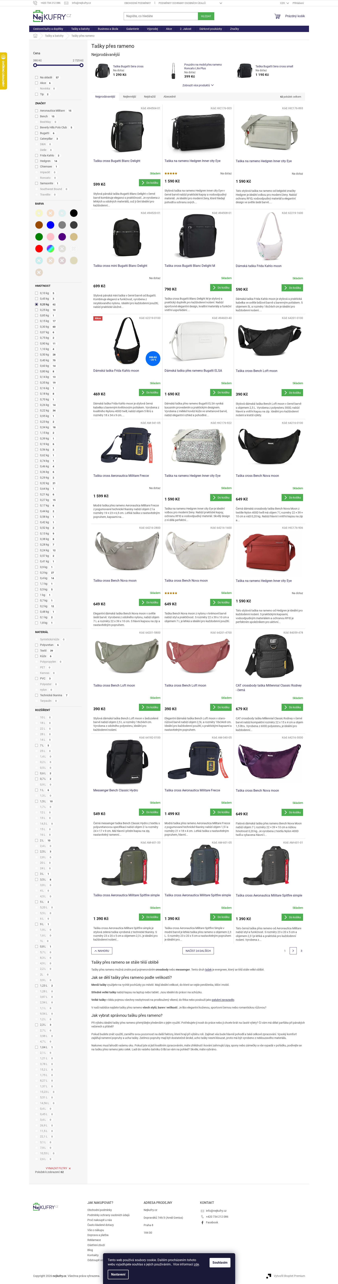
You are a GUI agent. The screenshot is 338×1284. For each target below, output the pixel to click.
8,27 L (46, 1080)
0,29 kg (47, 477)
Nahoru (103, 950)
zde (196, 1264)
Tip (44, 94)
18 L (45, 722)
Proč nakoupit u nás (99, 1220)
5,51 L (46, 1097)
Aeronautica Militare (55, 110)
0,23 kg (47, 421)
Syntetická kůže (52, 639)
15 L (45, 829)
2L (44, 974)
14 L (45, 739)
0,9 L (45, 784)
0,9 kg (46, 567)
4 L (44, 890)
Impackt (47, 172)
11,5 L (46, 1131)
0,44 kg (47, 511)
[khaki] (62, 249)
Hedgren (48, 161)
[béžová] (74, 237)
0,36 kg (47, 471)
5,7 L (45, 952)
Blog (90, 1250)
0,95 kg (47, 416)
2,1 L (45, 1052)
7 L (44, 745)
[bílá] (74, 249)
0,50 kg (48, 354)
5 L (44, 901)
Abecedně (170, 96)
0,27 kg (48, 499)
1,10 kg (47, 349)
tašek (208, 969)
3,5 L (45, 879)
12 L (45, 812)
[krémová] (74, 260)
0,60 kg (48, 365)
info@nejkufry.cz (216, 1210)
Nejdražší (149, 96)
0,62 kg (47, 455)
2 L (45, 840)
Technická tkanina (53, 695)
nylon (46, 689)
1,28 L (46, 991)
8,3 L (45, 957)
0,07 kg (47, 332)
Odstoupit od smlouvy (100, 1260)
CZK (283, 3)
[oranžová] (50, 213)
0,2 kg (47, 606)
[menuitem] (48, 29)
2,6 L (45, 1159)
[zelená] (39, 237)
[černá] (74, 213)
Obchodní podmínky (137, 3)
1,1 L (45, 1008)
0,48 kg (47, 611)
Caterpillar (49, 138)
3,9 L (45, 980)
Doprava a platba (98, 1235)
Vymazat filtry (56, 1168)
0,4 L (45, 1108)
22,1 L (46, 1136)
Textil (46, 650)
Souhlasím (220, 1262)
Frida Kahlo (49, 155)
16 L (45, 834)
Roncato (48, 177)
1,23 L (46, 985)
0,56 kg (47, 449)
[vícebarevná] (50, 249)
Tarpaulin (48, 700)
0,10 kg (47, 293)
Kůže (45, 656)
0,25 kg (48, 309)
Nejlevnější (129, 96)
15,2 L (46, 1069)
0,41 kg (47, 561)
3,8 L (45, 885)
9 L (44, 924)
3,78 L (46, 1064)
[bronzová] (50, 260)
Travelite (48, 194)
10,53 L (47, 1153)
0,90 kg (48, 343)
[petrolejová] (39, 260)
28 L (45, 734)
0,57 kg (47, 555)
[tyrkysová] (62, 213)
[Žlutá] (39, 213)
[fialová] (62, 237)
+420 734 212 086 (217, 1216)
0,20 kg (48, 304)
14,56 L (47, 1103)
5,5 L (45, 913)
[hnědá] (39, 225)
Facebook (212, 1222)
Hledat (206, 16)
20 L (45, 862)
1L (44, 941)
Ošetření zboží (96, 1245)
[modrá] (50, 225)
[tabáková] (39, 272)
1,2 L (45, 1019)
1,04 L (46, 1047)
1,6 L (45, 935)
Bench (47, 116)
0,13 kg (47, 533)
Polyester (48, 684)
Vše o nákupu (95, 1230)
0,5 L (45, 767)
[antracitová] (74, 225)
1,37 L (46, 1086)
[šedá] (62, 225)
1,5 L (46, 801)
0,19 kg (47, 444)
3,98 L (46, 1036)
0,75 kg (47, 337)
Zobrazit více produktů (196, 85)
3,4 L (45, 1119)
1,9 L (45, 929)
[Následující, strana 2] (293, 950)
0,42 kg (47, 522)
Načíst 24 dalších (198, 950)
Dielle (46, 149)
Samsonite (49, 183)
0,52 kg (47, 527)
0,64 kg (47, 488)
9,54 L (46, 1013)
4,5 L (45, 896)
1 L (44, 790)
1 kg (45, 594)
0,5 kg (46, 589)
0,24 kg (48, 550)
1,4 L (45, 756)
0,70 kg (47, 399)
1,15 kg (47, 432)
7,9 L (45, 1147)
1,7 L (45, 806)
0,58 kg (47, 516)
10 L (45, 717)
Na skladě (49, 77)
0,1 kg (46, 617)
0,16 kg (47, 388)
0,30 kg (48, 326)
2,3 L (45, 1024)
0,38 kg (47, 539)
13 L (45, 817)
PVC (45, 678)
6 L (44, 918)
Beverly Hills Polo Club (56, 127)
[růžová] (50, 237)
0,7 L (45, 778)
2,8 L (45, 857)
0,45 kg (47, 298)
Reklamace (94, 1240)
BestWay (48, 121)
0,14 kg (48, 376)
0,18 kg (47, 393)
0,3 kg (47, 572)
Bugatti (47, 133)
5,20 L (46, 907)
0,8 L (45, 946)
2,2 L (45, 968)
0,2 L (45, 762)
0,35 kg (48, 382)
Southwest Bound (53, 189)
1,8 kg (46, 622)
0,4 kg (47, 578)
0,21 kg (47, 494)
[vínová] (62, 260)
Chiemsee (48, 166)
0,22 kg (48, 410)
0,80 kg (47, 371)
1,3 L (45, 795)
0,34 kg (48, 427)
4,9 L (45, 963)
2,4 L (45, 846)
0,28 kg (47, 544)
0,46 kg (47, 466)
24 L (45, 868)
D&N (45, 144)
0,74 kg (47, 460)
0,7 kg (46, 600)
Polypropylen (50, 661)
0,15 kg (48, 321)
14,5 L (46, 823)
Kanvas (47, 672)
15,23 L (47, 1091)
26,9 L (46, 1125)
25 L (45, 751)
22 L (45, 728)
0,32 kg (48, 483)
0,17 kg (47, 505)
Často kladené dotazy (100, 1225)
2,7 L (45, 1030)
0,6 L (45, 773)
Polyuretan (49, 644)
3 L (44, 873)
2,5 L (45, 851)
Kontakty (93, 1255)
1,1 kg (46, 583)
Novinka (47, 88)
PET (45, 667)
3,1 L (45, 1142)
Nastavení (118, 1274)
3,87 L (46, 996)
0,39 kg (47, 438)
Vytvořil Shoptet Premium (289, 1275)
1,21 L (46, 1058)
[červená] (39, 249)
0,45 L (46, 1114)
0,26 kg (48, 404)
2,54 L (46, 1002)
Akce (45, 83)
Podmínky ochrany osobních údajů (182, 3)
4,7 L (45, 1041)
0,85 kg (47, 315)
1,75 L (46, 1075)
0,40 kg (48, 360)
